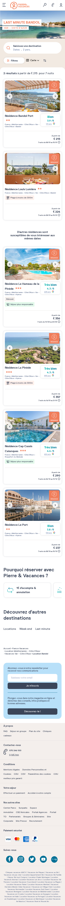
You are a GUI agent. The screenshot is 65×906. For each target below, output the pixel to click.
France (7, 124)
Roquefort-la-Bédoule (14, 457)
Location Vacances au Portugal (32, 896)
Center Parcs (9, 808)
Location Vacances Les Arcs (30, 879)
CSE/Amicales (22, 812)
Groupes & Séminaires (33, 816)
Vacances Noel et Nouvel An (37, 901)
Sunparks (23, 808)
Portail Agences (39, 812)
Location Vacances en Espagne (37, 894)
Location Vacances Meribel (38, 884)
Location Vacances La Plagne (49, 882)
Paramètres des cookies (39, 774)
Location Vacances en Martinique (31, 899)
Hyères (18, 294)
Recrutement (35, 821)
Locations (9, 629)
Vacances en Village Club (42, 887)
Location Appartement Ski (33, 875)
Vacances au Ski (52, 872)
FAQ (5, 731)
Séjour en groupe (18, 731)
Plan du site (34, 731)
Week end (25, 629)
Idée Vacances (25, 887)
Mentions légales (11, 769)
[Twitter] (32, 859)
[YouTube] (43, 859)
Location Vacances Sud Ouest (37, 889)
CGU (16, 774)
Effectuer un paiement (14, 793)
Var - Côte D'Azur (15, 28)
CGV (23, 774)
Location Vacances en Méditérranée (37, 891)
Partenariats (15, 816)
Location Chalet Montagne (39, 877)
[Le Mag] (54, 859)
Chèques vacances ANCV (16, 872)
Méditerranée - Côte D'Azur (22, 124)
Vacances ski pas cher (12, 875)
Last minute (42, 629)
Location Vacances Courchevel (23, 882)
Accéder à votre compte (39, 793)
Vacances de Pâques (36, 872)
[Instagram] (20, 859)
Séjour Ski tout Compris (17, 877)
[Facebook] (9, 859)
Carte (33, 60)
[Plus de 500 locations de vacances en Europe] (19, 5)
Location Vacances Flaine (16, 884)
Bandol (18, 126)
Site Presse (21, 821)
